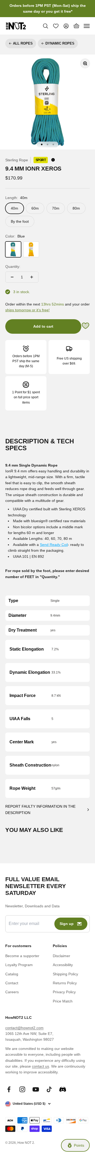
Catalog (11, 974)
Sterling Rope (16, 160)
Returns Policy (65, 983)
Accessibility (63, 965)
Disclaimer (61, 956)
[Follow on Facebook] (8, 1089)
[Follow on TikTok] (49, 1089)
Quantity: (12, 266)
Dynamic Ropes (59, 43)
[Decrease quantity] (12, 277)
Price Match (63, 1001)
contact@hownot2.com (24, 1028)
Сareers (12, 992)
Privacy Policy (64, 992)
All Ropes (23, 43)
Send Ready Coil (54, 544)
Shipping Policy (65, 974)
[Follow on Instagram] (22, 1089)
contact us (40, 1066)
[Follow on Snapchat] (62, 1089)
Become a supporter (22, 956)
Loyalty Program (19, 965)
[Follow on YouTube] (35, 1089)
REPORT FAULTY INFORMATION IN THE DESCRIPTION (40, 809)
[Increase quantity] (31, 277)
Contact (11, 983)
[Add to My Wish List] (85, 326)
